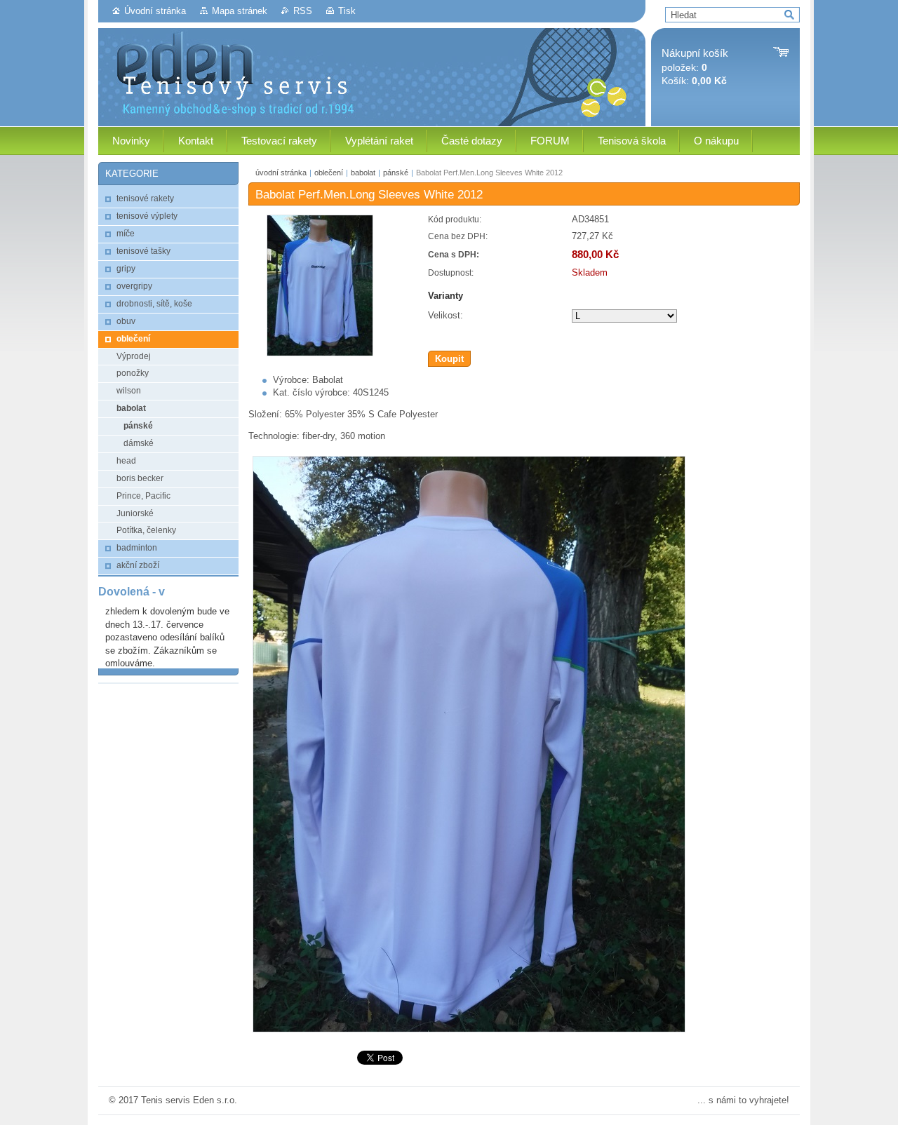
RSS (302, 11)
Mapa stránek (239, 11)
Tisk (347, 11)
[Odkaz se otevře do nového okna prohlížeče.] (320, 353)
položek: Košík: (695, 67)
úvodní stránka (281, 172)
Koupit (449, 358)
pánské (395, 172)
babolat (363, 172)
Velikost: (445, 315)
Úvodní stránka (155, 11)
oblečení (328, 172)
